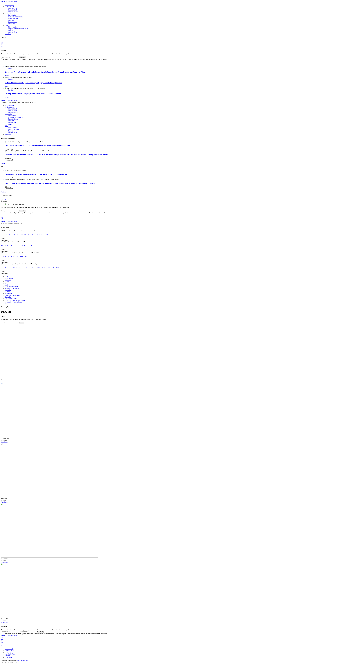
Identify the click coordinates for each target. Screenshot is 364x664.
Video (6, 25)
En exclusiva (8, 13)
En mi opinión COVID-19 (12, 286)
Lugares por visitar (18, 29)
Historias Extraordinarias (15, 17)
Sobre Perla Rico (10, 654)
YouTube (3, 199)
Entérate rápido (12, 10)
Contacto (7, 656)
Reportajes (8, 290)
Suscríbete (8, 34)
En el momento (9, 6)
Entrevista (11, 20)
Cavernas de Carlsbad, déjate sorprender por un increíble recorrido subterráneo (36, 174)
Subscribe (22, 57)
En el (6, 276)
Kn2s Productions (22, 660)
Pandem (7, 281)
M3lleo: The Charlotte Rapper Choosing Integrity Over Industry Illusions (33, 83)
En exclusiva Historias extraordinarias (16, 300)
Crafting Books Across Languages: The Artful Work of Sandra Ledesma (33, 94)
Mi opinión (8, 297)
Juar (6, 303)
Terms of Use (5, 662)
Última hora (8, 293)
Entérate (10, 30)
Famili (6, 285)
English (12, 23)
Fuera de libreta (13, 18)
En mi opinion (9, 278)
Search (21, 323)
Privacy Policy (14, 662)
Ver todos (3, 163)
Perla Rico (8, 280)
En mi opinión (12, 22)
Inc (5, 283)
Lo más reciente (9, 5)
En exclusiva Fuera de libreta (13, 302)
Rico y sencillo (12, 27)
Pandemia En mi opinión (12, 288)
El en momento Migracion (12, 295)
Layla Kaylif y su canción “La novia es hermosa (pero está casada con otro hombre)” (38, 145)
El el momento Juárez (11, 298)
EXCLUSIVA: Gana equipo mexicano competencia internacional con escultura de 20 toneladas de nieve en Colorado (50, 183)
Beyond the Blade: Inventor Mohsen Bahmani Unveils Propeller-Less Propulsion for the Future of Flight (45, 72)
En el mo (7, 292)
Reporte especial (13, 11)
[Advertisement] (182, 337)
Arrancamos (8, 657)
